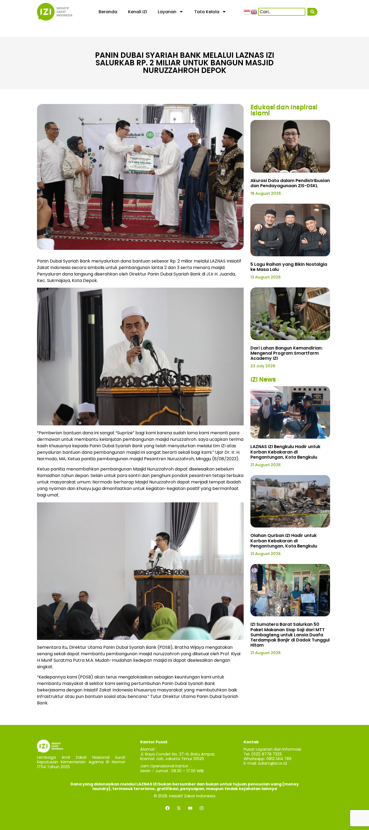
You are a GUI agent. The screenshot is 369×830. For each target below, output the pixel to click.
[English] (254, 11)
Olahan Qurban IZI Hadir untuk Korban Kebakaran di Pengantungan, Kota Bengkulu (283, 540)
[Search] (312, 12)
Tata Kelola (206, 12)
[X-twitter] (179, 808)
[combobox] (281, 12)
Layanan (167, 12)
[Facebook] (167, 808)
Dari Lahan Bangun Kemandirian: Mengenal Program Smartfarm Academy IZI (286, 353)
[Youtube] (190, 808)
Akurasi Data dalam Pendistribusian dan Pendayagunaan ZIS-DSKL (290, 183)
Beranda (108, 12)
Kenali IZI (137, 12)
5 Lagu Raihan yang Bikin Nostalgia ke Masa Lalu (288, 267)
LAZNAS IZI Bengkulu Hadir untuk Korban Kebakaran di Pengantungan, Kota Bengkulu (285, 451)
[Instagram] (201, 808)
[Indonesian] (247, 11)
